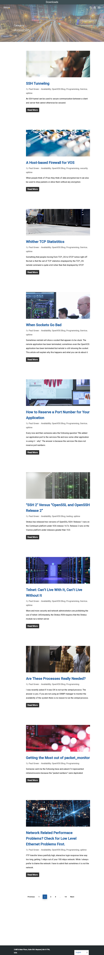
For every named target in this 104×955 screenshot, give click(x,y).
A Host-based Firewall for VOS (50, 163)
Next (72, 897)
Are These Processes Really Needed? (56, 678)
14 (65, 897)
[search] (90, 7)
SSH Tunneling (37, 83)
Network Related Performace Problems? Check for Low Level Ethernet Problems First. (51, 838)
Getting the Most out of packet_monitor (58, 758)
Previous (31, 897)
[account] (95, 7)
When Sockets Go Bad (44, 325)
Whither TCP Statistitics (45, 242)
